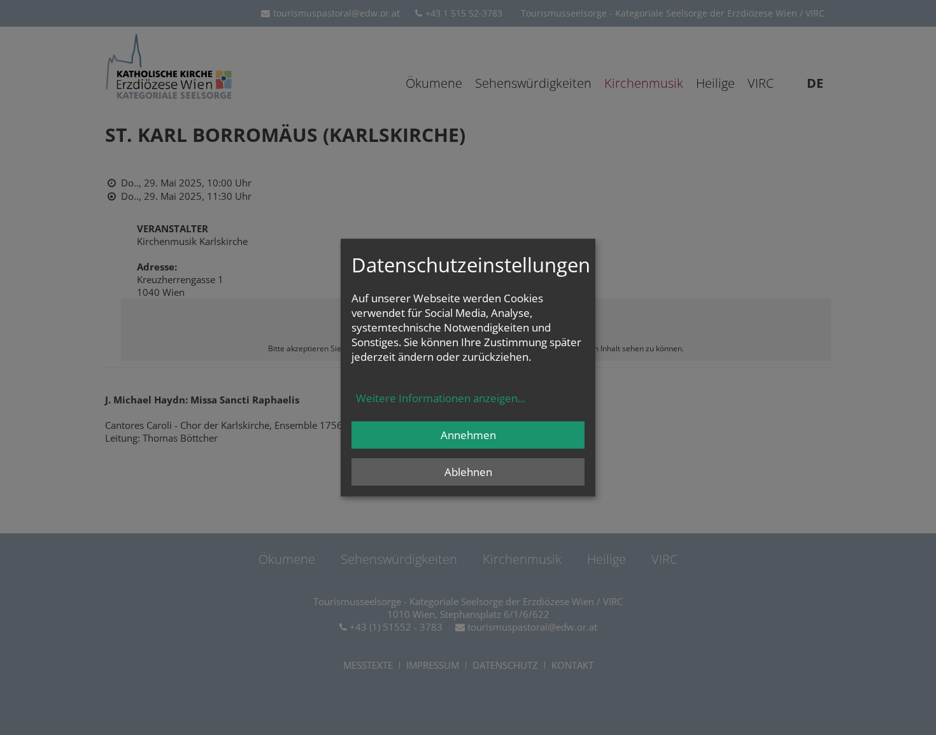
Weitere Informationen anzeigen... (440, 398)
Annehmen (468, 435)
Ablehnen (468, 472)
